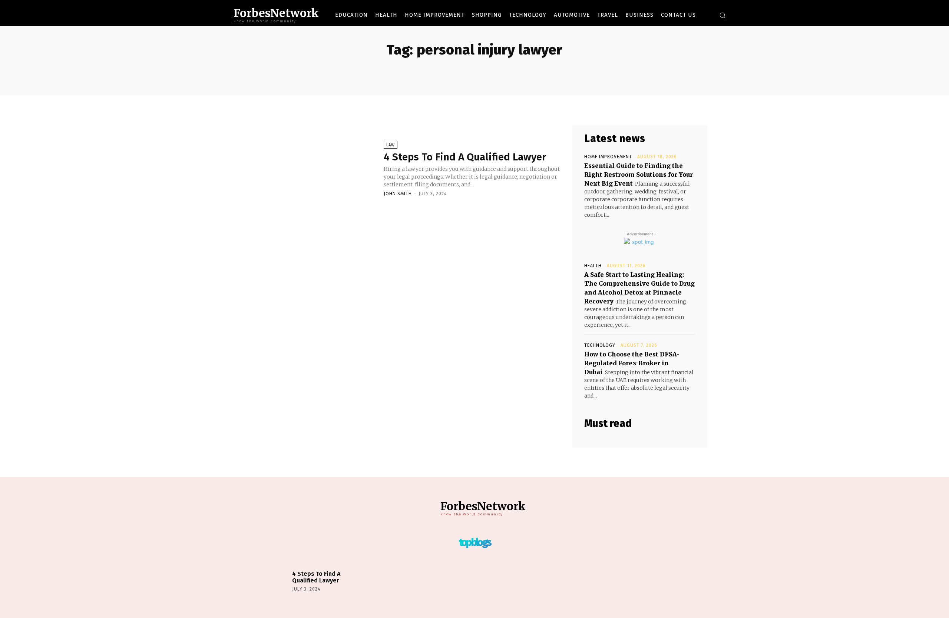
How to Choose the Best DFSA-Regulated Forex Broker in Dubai (631, 363)
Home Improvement (608, 156)
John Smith (398, 193)
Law (390, 145)
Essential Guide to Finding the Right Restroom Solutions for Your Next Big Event (638, 174)
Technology (599, 345)
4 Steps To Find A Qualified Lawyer (465, 157)
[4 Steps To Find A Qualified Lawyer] (315, 168)
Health (593, 265)
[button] (722, 15)
